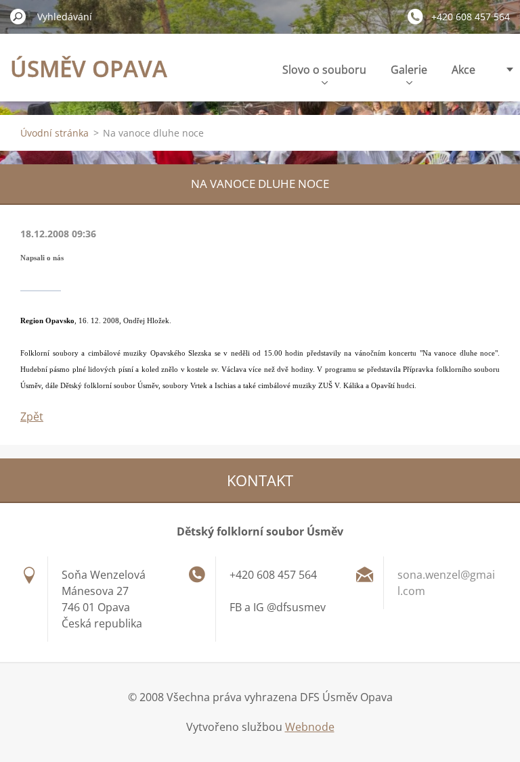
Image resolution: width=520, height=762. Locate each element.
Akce (463, 69)
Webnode (309, 726)
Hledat (18, 16)
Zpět (31, 416)
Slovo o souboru (324, 69)
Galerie (409, 69)
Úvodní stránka (54, 132)
